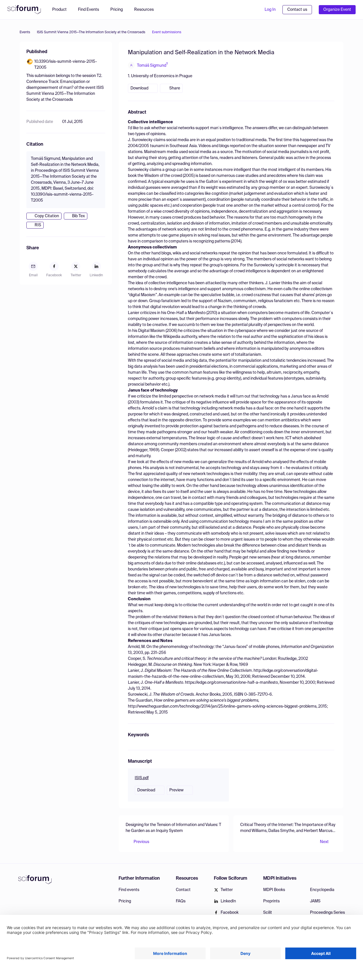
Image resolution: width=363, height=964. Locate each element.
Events (25, 32)
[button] (146, 9)
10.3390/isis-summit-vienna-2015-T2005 (65, 65)
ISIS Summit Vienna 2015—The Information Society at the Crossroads (91, 32)
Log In (270, 10)
